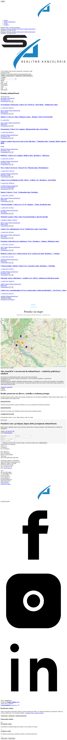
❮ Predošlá (3, 98)
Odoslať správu (43, 442)
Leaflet (55, 366)
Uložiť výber (4, 738)
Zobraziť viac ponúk (6, 298)
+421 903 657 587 (9, 431)
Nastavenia (11, 716)
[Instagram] (33, 633)
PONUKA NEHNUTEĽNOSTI (14, 29)
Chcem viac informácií (6, 387)
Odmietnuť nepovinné (21, 716)
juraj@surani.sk (8, 468)
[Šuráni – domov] (33, 17)
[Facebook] (33, 567)
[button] (13, 338)
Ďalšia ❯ (12, 98)
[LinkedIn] (33, 699)
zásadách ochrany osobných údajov (34, 713)
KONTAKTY (32, 29)
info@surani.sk (8, 432)
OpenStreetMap (62, 366)
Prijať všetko (4, 716)
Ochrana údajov (5, 482)
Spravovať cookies (5, 484)
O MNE (26, 29)
